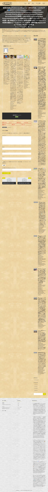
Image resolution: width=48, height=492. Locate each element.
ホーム (18, 402)
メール (3, 151)
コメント (4, 135)
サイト (3, 156)
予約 (18, 405)
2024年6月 (36, 384)
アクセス (30, 0)
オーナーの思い (20, 407)
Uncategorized (9, 127)
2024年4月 (36, 388)
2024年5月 (36, 386)
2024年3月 (36, 390)
